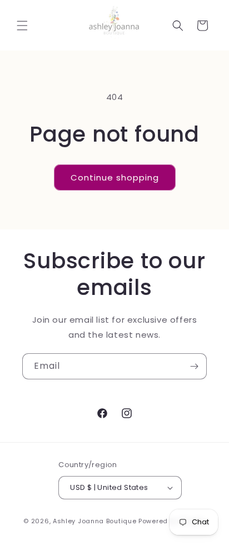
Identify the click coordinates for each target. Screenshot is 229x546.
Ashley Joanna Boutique (94, 521)
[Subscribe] (194, 366)
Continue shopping (115, 177)
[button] (22, 25)
